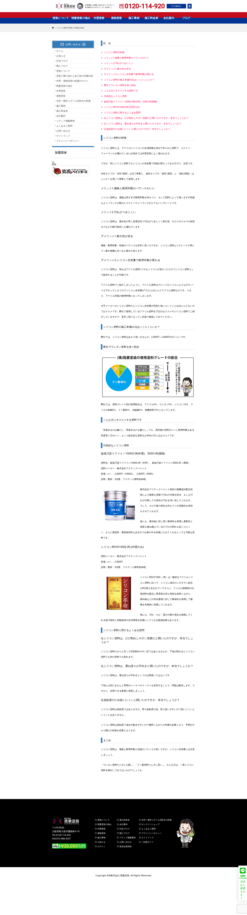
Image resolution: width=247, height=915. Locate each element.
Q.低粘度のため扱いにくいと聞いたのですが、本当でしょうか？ (137, 129)
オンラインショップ (151, 824)
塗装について (61, 18)
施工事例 (134, 18)
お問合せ (177, 6)
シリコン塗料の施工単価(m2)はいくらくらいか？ (129, 79)
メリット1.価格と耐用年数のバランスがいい (126, 57)
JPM (54, 164)
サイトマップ (63, 135)
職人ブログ (62, 65)
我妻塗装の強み (80, 18)
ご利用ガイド (148, 842)
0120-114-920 (145, 6)
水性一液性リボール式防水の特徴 (73, 100)
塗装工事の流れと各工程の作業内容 (74, 75)
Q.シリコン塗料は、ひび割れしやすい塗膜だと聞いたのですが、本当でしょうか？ (146, 118)
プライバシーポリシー (67, 140)
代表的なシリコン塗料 (115, 96)
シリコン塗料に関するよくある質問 (122, 112)
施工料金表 (151, 18)
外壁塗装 (99, 18)
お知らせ (60, 55)
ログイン (101, 846)
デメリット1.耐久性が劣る (117, 68)
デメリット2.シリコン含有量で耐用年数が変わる (129, 74)
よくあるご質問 (64, 125)
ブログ (186, 18)
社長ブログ (62, 60)
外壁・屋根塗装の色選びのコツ (72, 80)
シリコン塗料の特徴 (114, 52)
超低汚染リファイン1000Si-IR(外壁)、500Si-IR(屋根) (130, 101)
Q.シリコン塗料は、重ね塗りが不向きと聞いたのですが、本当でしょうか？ (143, 123)
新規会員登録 (125, 846)
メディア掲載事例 (65, 120)
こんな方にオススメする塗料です (121, 90)
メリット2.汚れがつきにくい (118, 63)
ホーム (59, 50)
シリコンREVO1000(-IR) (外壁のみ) (122, 107)
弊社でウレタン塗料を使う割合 (120, 85)
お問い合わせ (63, 130)
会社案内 (168, 18)
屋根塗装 (116, 18)
